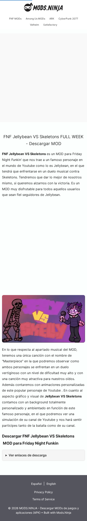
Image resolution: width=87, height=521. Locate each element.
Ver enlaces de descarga (28, 455)
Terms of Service (43, 499)
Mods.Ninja (63, 512)
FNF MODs (15, 18)
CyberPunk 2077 (68, 18)
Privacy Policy (43, 492)
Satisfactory (50, 24)
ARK (51, 18)
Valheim (34, 24)
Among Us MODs (35, 18)
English (51, 483)
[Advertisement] (43, 77)
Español (36, 483)
